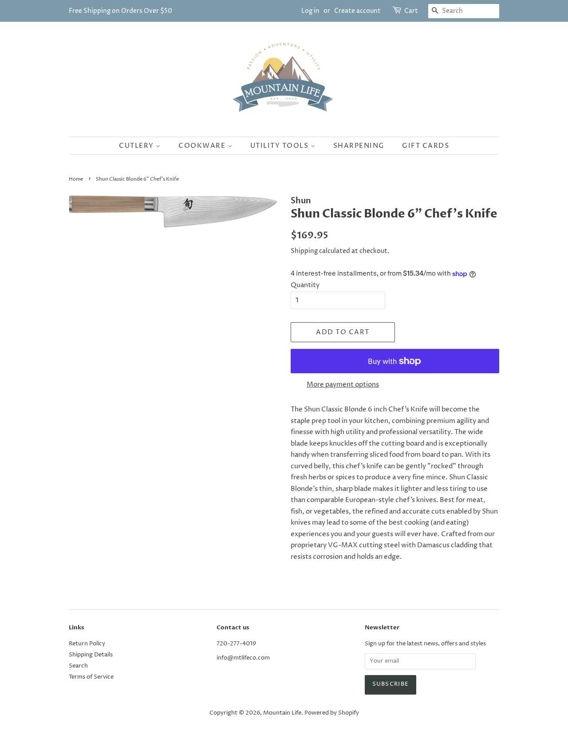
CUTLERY (137, 145)
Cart (411, 11)
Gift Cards (425, 145)
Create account (357, 11)
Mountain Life (282, 713)
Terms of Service (91, 677)
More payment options (343, 384)
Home (76, 179)
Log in (310, 11)
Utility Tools (280, 145)
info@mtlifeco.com (243, 658)
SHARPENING (359, 145)
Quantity (305, 285)
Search (78, 666)
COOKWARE (203, 145)
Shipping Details (91, 655)
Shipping (304, 251)
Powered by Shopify (331, 713)
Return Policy (87, 644)
